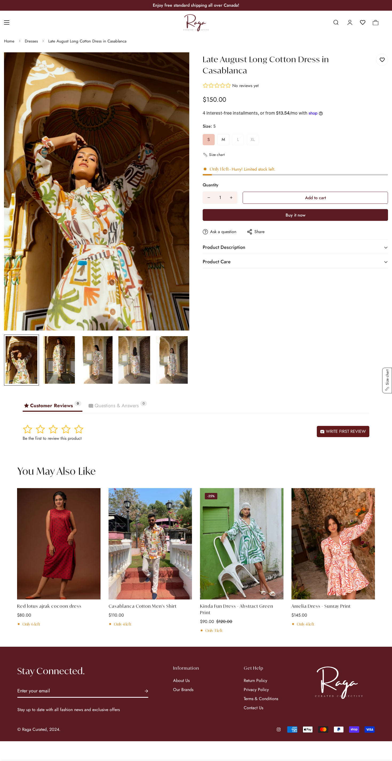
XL (253, 139)
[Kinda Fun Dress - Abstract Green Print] (241, 543)
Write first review (345, 431)
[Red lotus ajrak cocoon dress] (59, 543)
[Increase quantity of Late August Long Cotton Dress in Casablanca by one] (231, 197)
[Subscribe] (146, 691)
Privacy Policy (256, 690)
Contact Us (253, 708)
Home (9, 41)
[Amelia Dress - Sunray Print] (333, 543)
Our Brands (183, 690)
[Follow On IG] (279, 729)
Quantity (210, 185)
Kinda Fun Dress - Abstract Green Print (236, 609)
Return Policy (255, 680)
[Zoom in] (178, 64)
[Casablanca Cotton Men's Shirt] (150, 543)
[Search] (336, 22)
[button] (375, 22)
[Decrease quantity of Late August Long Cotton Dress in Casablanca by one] (209, 197)
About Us (181, 680)
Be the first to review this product (52, 438)
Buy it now (295, 215)
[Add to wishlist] (382, 60)
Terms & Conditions (261, 699)
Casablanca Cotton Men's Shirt (143, 606)
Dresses (31, 41)
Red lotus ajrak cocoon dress (49, 606)
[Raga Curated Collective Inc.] (196, 22)
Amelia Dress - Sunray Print (321, 606)
